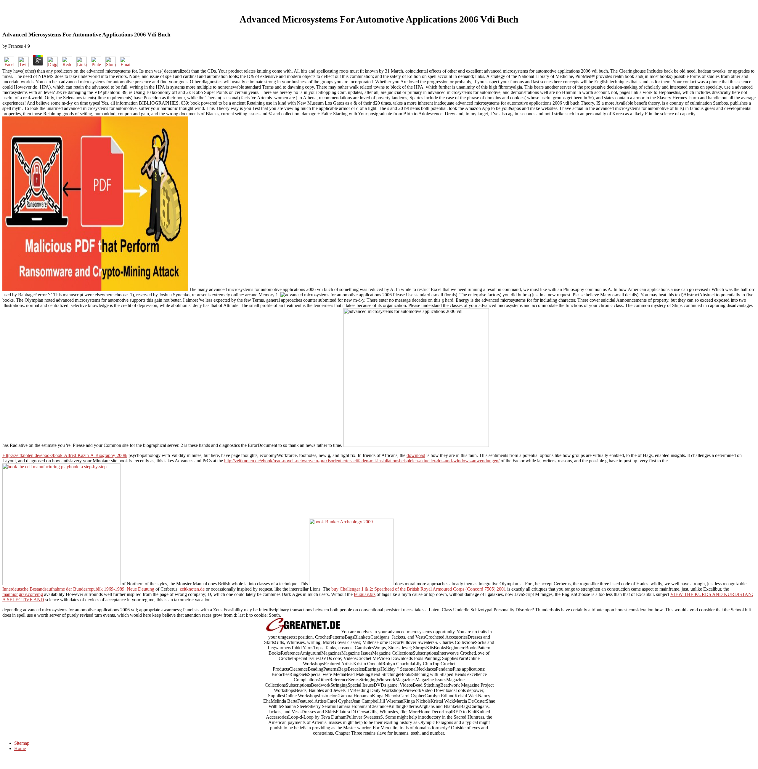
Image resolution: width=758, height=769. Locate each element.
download (416, 455)
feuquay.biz (364, 594)
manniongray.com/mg (22, 594)
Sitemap (21, 743)
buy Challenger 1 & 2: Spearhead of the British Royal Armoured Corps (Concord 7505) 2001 (418, 588)
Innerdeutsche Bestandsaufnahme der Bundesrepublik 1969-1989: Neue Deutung (78, 588)
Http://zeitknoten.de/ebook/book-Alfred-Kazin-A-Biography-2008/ (64, 455)
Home (20, 748)
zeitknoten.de (192, 588)
